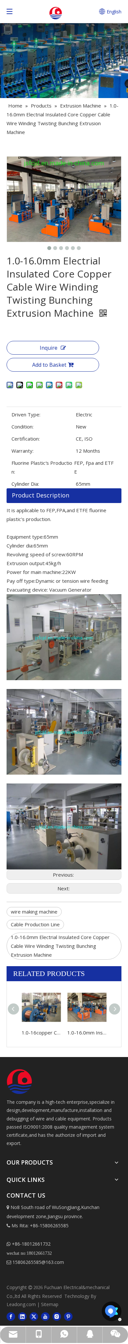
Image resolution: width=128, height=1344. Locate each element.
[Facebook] (11, 1316)
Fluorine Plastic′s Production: (41, 467)
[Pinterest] (68, 1316)
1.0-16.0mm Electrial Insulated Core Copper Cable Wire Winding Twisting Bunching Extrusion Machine (60, 946)
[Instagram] (57, 1316)
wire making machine (34, 911)
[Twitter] (34, 1316)
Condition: (22, 426)
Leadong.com (21, 1304)
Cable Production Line (35, 924)
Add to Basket (49, 364)
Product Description (40, 495)
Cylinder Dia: (25, 483)
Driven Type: (25, 414)
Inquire (48, 347)
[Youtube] (45, 1316)
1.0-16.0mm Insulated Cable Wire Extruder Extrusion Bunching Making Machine (86, 1032)
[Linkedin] (22, 1316)
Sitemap (49, 1304)
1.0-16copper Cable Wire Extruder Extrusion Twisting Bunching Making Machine (41, 1032)
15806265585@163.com (35, 1262)
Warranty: (22, 450)
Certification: (25, 438)
